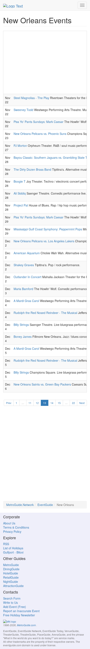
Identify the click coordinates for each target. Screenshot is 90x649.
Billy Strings (21, 325)
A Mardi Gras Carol (26, 301)
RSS (6, 544)
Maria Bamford (23, 289)
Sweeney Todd (23, 110)
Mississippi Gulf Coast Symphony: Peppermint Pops (48, 229)
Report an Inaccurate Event (21, 611)
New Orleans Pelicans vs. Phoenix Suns (40, 134)
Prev (8, 403)
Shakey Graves (24, 265)
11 (29, 403)
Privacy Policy (12, 531)
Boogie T (20, 181)
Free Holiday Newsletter (19, 615)
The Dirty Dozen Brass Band (32, 169)
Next (82, 403)
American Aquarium (27, 253)
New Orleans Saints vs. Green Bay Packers (42, 384)
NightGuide (10, 581)
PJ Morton (20, 145)
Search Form (12, 598)
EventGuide (45, 505)
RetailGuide (11, 577)
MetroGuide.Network (20, 505)
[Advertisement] (45, 62)
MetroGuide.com (26, 625)
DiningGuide (11, 569)
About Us (9, 523)
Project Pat (21, 205)
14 (51, 403)
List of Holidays (13, 548)
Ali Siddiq (20, 193)
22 (73, 403)
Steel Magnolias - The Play (31, 98)
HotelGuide (10, 573)
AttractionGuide (13, 586)
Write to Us (10, 602)
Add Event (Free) (14, 607)
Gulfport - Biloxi (13, 552)
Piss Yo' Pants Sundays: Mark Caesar (38, 122)
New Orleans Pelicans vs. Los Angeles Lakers (44, 241)
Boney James (23, 336)
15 (59, 403)
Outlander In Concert (27, 277)
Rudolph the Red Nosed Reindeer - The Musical (45, 313)
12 (37, 403)
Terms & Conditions (16, 527)
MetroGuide (11, 565)
